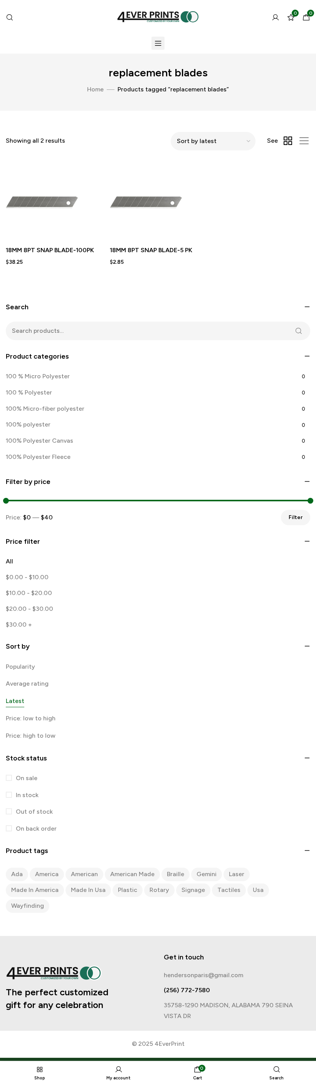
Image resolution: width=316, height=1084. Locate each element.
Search (298, 331)
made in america (35, 889)
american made (132, 874)
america (47, 874)
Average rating (27, 683)
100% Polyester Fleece (38, 456)
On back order (35, 828)
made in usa (88, 889)
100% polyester (28, 424)
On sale (25, 778)
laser (236, 874)
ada (17, 874)
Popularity (20, 666)
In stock (26, 795)
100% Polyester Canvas (39, 440)
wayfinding (27, 905)
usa (258, 889)
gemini (207, 874)
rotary (159, 889)
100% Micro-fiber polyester (45, 408)
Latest (15, 701)
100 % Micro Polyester (38, 376)
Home (95, 89)
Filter (296, 517)
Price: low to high (30, 718)
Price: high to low (30, 735)
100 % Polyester (29, 392)
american (84, 874)
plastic (127, 889)
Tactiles (228, 889)
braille (175, 874)
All (9, 561)
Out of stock (33, 811)
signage (193, 889)
